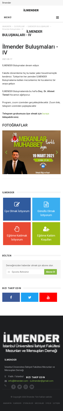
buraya (45, 113)
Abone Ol (50, 272)
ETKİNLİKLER (28, 403)
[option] (31, 152)
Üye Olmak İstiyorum (17, 211)
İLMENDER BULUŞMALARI (38, 26)
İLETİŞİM (56, 403)
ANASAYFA (6, 26)
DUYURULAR (19, 26)
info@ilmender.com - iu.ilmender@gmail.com (30, 381)
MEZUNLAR (39, 403)
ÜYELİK (48, 403)
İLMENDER (17, 403)
